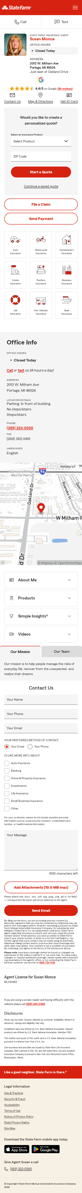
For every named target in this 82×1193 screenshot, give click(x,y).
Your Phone (15, 714)
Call (10, 370)
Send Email (41, 910)
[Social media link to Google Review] (41, 80)
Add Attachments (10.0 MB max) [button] (41, 887)
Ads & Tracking (13, 1093)
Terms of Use (12, 1110)
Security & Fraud (14, 1099)
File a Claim (41, 204)
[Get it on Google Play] (46, 1149)
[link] (20, 7)
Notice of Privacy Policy (18, 1116)
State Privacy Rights (16, 1122)
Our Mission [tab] (20, 652)
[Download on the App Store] (16, 1149)
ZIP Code (19, 156)
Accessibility (12, 1105)
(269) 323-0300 (20, 428)
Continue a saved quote (41, 186)
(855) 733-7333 (47, 962)
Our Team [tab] (62, 651)
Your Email (14, 728)
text (21, 370)
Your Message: (17, 835)
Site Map (9, 1128)
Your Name (15, 699)
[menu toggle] (75, 8)
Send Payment (41, 219)
